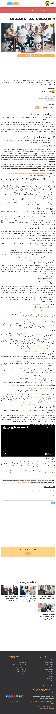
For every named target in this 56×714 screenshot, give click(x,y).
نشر (53, 503)
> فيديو (51, 676)
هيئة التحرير (46, 91)
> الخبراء (50, 680)
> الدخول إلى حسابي (20, 669)
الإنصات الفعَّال (41, 361)
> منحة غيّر (50, 692)
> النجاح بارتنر (22, 662)
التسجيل (10, 3)
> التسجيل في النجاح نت (19, 667)
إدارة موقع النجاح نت (23, 482)
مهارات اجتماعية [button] (37, 55)
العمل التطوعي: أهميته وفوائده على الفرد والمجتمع (35, 260)
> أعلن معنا (23, 660)
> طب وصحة (49, 671)
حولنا (22, 699)
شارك (37, 107)
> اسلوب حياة (49, 667)
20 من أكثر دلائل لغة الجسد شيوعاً (40, 304)
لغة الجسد (50, 265)
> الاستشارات (49, 678)
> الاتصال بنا (22, 673)
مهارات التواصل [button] (49, 55)
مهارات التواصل (43, 98)
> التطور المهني (48, 669)
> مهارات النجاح (48, 662)
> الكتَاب (50, 683)
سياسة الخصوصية (17, 699)
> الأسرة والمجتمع (48, 673)
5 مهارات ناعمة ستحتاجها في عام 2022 (38, 388)
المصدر (53, 476)
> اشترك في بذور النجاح (19, 664)
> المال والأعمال (48, 664)
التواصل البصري (48, 382)
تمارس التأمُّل (17, 400)
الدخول (16, 3)
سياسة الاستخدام (8, 699)
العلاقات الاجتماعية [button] (24, 55)
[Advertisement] (28, 68)
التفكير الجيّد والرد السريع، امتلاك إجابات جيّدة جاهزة (35, 405)
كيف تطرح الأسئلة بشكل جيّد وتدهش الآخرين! (36, 351)
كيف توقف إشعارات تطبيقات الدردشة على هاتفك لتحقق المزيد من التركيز (29, 173)
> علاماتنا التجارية (21, 671)
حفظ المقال (50, 100)
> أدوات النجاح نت (48, 685)
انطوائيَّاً (49, 231)
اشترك (28, 553)
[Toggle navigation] (4, 3)
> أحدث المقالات (48, 660)
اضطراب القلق (23, 131)
